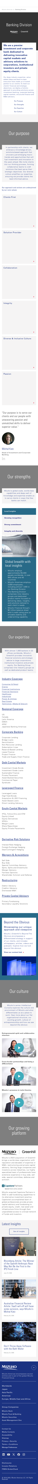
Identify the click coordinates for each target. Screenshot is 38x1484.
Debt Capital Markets (14, 763)
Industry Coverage (12, 679)
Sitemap (5, 1438)
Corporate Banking (12, 732)
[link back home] (10, 1367)
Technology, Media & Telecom (15, 704)
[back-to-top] (33, 1367)
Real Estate (7, 701)
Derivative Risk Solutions (16, 839)
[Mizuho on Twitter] (13, 1454)
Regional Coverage (12, 709)
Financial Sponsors (10, 692)
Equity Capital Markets (14, 808)
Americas (6, 1396)
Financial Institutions (11, 689)
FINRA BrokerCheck (10, 1469)
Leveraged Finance (12, 788)
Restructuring (9, 880)
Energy (5, 687)
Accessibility (7, 1435)
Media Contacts (8, 1432)
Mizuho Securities (9, 1417)
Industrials (6, 697)
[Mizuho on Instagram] (23, 1454)
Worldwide (7, 1386)
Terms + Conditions (10, 1444)
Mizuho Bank (7, 1411)
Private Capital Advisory (15, 896)
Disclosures (6, 1463)
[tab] (19, 511)
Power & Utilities (9, 699)
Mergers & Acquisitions (15, 855)
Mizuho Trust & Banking (11, 1414)
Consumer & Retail (10, 684)
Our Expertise (19, 108)
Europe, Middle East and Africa (16, 1399)
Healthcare (6, 694)
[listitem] (20, 9)
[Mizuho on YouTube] (8, 1454)
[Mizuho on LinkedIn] (3, 1454)
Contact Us (6, 1429)
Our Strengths (19, 104)
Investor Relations (9, 1466)
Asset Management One (12, 1420)
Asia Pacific (7, 1393)
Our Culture (18, 112)
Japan (5, 1389)
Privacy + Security (9, 1441)
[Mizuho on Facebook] (18, 1454)
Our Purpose (18, 101)
